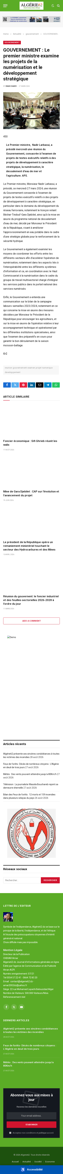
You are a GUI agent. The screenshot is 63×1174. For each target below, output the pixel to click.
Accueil (15, 1161)
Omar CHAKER (10, 86)
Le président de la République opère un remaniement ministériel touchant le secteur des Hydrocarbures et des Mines (29, 545)
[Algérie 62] (32, 5)
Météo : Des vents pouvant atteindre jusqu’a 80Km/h (30, 774)
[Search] (58, 5)
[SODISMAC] (31, 19)
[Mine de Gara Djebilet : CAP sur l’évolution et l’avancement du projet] (31, 471)
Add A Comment (31, 621)
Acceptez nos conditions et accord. (33, 1133)
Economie (50, 1161)
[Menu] (5, 5)
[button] (31, 1169)
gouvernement (12, 42)
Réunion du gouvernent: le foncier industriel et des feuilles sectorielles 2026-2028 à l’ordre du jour (31, 600)
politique (43, 1133)
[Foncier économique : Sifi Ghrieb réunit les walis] (31, 421)
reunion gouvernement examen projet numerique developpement (28, 370)
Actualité (26, 1161)
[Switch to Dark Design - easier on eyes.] (53, 5)
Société (38, 1161)
